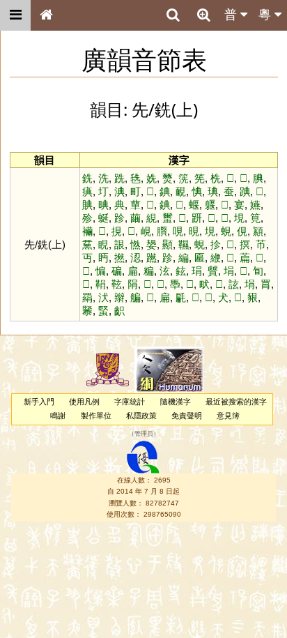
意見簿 (228, 415)
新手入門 (39, 401)
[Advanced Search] (203, 14)
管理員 (143, 433)
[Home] (46, 15)
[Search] (172, 15)
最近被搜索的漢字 (236, 401)
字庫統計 (129, 401)
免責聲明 (186, 415)
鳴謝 (57, 415)
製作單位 (96, 415)
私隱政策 (141, 415)
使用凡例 (84, 401)
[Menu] (15, 15)
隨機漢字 (175, 401)
